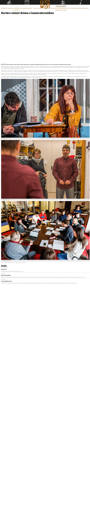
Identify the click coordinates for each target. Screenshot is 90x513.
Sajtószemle (11, 8)
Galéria (30, 8)
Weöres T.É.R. (4, 269)
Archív (4, 265)
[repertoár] (9, 2)
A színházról (16, 10)
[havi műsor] (27, 2)
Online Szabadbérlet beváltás (78, 8)
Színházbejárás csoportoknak (21, 8)
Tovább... (21, 271)
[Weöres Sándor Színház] (45, 4)
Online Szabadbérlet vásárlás (63, 8)
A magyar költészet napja (6, 281)
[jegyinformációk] (81, 2)
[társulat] (63, 2)
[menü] (16, 6)
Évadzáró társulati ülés (6, 275)
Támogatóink (4, 8)
